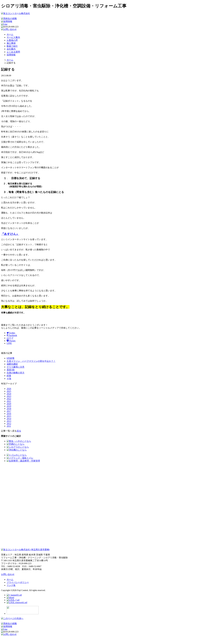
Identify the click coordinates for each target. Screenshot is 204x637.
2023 (9, 396)
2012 (9, 423)
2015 (9, 416)
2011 (9, 426)
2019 (9, 406)
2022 (9, 398)
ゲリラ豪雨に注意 (15, 367)
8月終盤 (10, 358)
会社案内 (11, 49)
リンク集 (11, 585)
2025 (9, 391)
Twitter (12, 333)
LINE (9, 343)
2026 (9, 388)
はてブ (10, 338)
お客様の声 (12, 40)
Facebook (12, 335)
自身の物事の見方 (15, 373)
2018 (9, 408)
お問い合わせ (7, 574)
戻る (19, 431)
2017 (9, 411)
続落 (9, 375)
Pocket (12, 341)
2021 (9, 401)
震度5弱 (10, 370)
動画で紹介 (12, 46)
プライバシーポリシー (18, 582)
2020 (9, 403)
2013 (9, 421)
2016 (9, 413)
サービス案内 (13, 37)
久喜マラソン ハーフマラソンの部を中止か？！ (31, 361)
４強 (9, 378)
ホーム (10, 34)
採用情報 (11, 55)
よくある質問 (13, 52)
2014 (9, 418)
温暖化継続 (12, 364)
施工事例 (11, 43)
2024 (9, 393)
